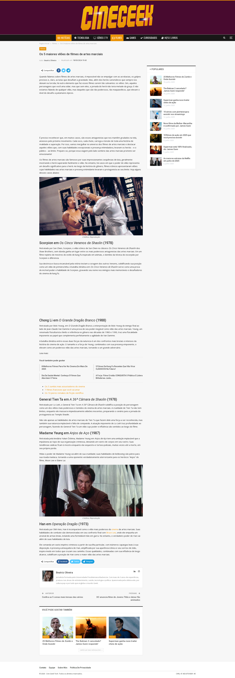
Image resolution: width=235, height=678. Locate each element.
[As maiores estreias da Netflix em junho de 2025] (156, 161)
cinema (115, 529)
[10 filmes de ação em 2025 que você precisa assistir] (156, 138)
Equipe (52, 668)
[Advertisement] (91, 116)
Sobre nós (62, 668)
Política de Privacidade (80, 668)
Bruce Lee (111, 532)
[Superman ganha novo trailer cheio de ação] (124, 627)
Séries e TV (102, 37)
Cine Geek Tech (52, 674)
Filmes (118, 37)
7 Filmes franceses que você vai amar (62, 389)
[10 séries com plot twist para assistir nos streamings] (156, 115)
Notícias (65, 37)
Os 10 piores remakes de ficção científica (64, 393)
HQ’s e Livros (171, 37)
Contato (42, 668)
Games (133, 37)
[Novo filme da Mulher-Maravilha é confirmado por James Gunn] (156, 126)
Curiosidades (150, 37)
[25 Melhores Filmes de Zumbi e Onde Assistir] (57, 627)
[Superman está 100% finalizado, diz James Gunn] (156, 150)
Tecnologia (83, 37)
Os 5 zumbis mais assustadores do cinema (65, 386)
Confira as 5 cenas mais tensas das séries (62, 597)
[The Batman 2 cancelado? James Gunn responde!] (91, 627)
